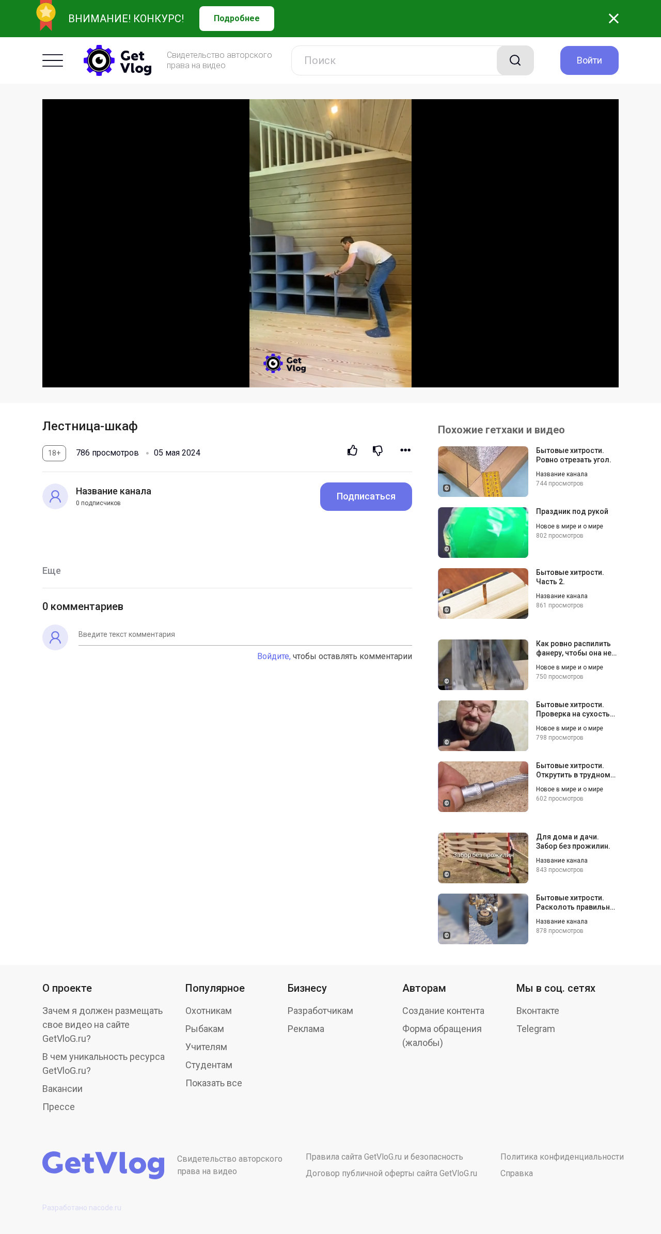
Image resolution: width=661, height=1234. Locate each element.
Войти (589, 60)
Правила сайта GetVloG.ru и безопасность (384, 1157)
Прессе (58, 1106)
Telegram (535, 1028)
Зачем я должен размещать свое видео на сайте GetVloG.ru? (102, 1024)
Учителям (206, 1046)
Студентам (208, 1064)
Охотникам (208, 1010)
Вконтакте (537, 1010)
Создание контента (443, 1010)
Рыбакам (204, 1028)
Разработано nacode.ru (81, 1208)
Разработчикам (320, 1010)
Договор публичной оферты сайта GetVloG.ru (391, 1173)
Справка (516, 1173)
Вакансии (62, 1088)
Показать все (213, 1082)
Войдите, (274, 656)
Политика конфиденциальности (562, 1157)
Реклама (306, 1028)
